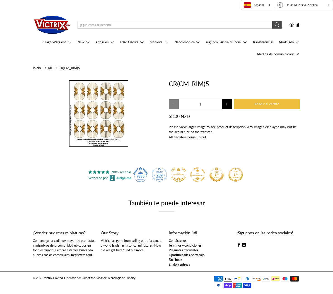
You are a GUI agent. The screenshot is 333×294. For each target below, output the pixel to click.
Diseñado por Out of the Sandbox (85, 278)
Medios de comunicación (275, 54)
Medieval (156, 42)
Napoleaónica (184, 42)
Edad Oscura (129, 42)
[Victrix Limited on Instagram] (244, 245)
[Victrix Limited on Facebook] (239, 245)
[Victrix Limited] (51, 24)
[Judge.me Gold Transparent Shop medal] (197, 174)
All (50, 68)
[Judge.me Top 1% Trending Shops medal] (235, 174)
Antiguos (102, 42)
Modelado (286, 42)
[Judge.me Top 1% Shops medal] (216, 174)
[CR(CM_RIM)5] (98, 113)
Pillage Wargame (53, 42)
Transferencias (263, 42)
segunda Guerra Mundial (223, 42)
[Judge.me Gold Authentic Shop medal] (178, 174)
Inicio (37, 68)
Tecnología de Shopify (121, 278)
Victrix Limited (53, 278)
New (80, 42)
